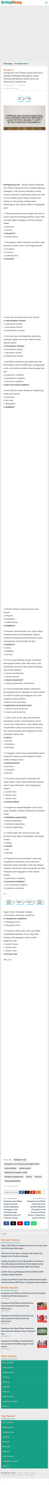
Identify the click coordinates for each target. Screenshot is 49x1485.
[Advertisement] (24, 34)
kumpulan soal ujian (10, 1401)
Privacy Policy (5, 1475)
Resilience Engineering (14, 1176)
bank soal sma (8, 1396)
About (26, 1473)
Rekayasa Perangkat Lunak (16, 1172)
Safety (29, 1176)
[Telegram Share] (27, 1223)
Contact (32, 1473)
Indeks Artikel (29, 1475)
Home (20, 1473)
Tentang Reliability (12, 1181)
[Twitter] (27, 1192)
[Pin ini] (20, 1223)
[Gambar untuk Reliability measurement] (24, 99)
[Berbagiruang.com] (11, 2)
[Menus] (46, 2)
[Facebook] (21, 1192)
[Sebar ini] (6, 1223)
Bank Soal (6, 1387)
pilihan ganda (25, 1168)
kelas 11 (6, 1406)
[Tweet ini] (13, 1223)
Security (38, 1176)
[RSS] (38, 1192)
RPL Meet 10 (9, 70)
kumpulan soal (20, 1159)
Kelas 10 (6, 1392)
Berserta (6, 1382)
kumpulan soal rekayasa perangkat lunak (22, 1164)
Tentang (6, 1377)
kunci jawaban (10, 1168)
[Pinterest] (32, 1192)
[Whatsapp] (34, 1223)
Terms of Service (17, 1475)
